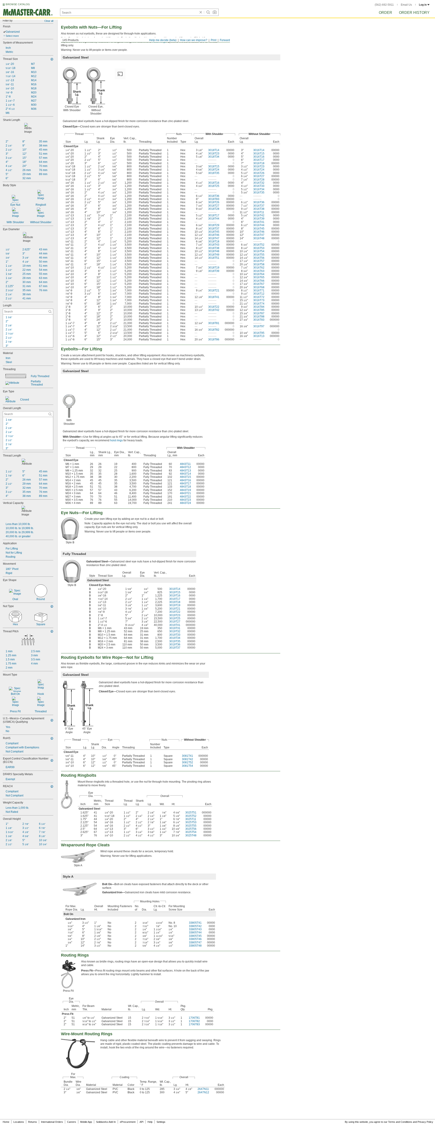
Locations (18, 1122)
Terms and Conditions (400, 1122)
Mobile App (86, 1122)
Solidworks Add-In (106, 1122)
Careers (71, 1122)
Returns (32, 1122)
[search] (50, 311)
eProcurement (127, 1122)
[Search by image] (214, 12)
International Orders (52, 1122)
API (141, 1122)
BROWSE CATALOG (18, 4)
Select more (12, 35)
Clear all (48, 21)
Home (6, 1122)
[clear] (200, 12)
